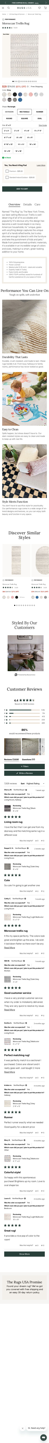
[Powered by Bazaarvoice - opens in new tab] (25, 675)
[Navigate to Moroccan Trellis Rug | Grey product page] (16, 560)
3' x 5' (16, 131)
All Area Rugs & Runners (16, 14)
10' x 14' (33, 144)
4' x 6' (26, 131)
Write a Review (29, 774)
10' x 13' (21, 144)
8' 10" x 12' (8, 144)
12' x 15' (7, 151)
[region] (24, 746)
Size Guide (43, 125)
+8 (21, 597)
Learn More (41, 165)
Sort (23, 783)
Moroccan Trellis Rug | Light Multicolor (28, 918)
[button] (9, 27)
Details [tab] (27, 204)
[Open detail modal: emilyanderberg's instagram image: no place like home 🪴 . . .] (26, 653)
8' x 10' (19, 137)
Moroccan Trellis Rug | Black (24, 809)
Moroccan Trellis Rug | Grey (24, 1105)
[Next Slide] (42, 746)
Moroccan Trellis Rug (34, 14)
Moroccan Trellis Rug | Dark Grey (26, 868)
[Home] (24, 8)
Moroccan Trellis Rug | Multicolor (26, 1042)
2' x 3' (6, 131)
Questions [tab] (28, 760)
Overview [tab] (14, 204)
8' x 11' (30, 137)
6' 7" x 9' (7, 137)
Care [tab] (37, 204)
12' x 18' (19, 151)
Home (4, 14)
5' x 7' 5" (38, 131)
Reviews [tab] (11, 760)
